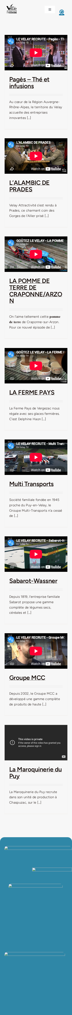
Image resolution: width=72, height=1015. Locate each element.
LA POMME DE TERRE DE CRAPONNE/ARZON (35, 290)
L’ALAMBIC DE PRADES (29, 186)
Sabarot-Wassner (33, 580)
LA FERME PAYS (31, 392)
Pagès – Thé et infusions (29, 83)
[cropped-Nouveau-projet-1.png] (11, 4)
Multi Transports (31, 484)
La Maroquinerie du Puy (35, 773)
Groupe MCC (27, 677)
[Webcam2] (61, 10)
